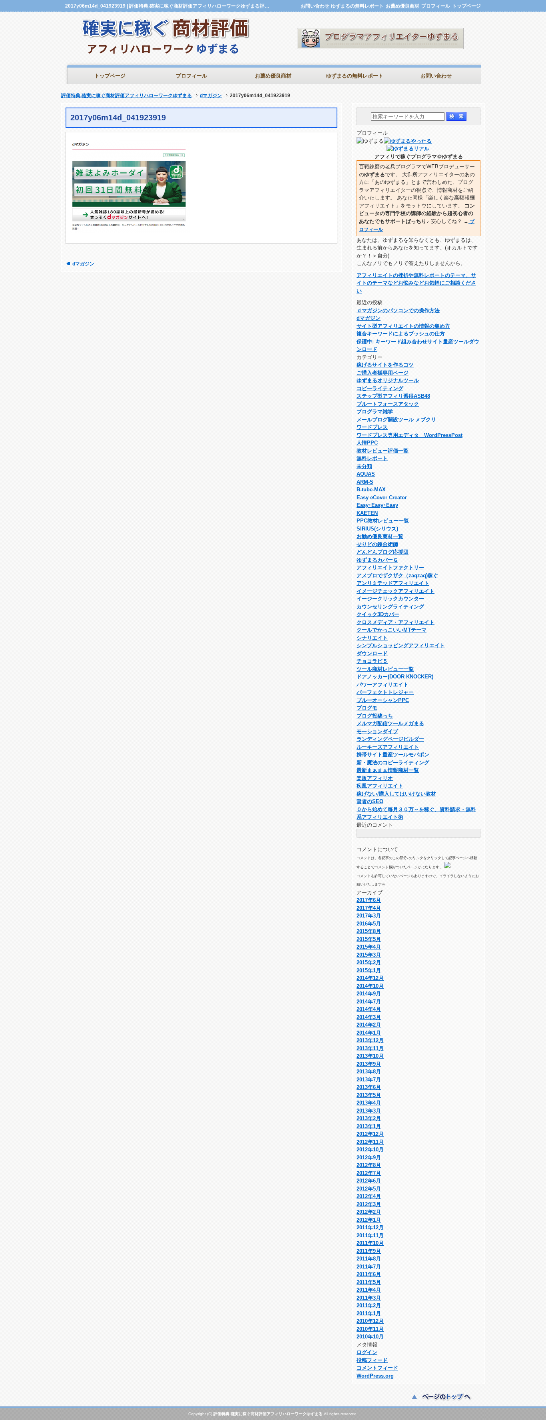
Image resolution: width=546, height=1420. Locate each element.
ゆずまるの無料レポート (357, 5)
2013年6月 (369, 1087)
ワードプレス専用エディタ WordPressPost (409, 435)
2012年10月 (370, 1150)
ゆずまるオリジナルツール (388, 380)
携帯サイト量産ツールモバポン (393, 755)
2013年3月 (369, 1111)
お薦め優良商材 (402, 5)
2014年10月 (370, 986)
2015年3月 (369, 955)
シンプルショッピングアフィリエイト (401, 645)
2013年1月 (369, 1126)
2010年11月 (370, 1329)
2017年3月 (369, 916)
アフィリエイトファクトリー (390, 567)
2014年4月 (369, 1009)
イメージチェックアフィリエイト (395, 591)
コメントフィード (377, 1368)
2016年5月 (369, 924)
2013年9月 (369, 1064)
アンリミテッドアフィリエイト (393, 583)
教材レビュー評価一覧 (383, 451)
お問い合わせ (315, 5)
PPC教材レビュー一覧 (383, 521)
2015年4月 (369, 947)
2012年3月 (369, 1204)
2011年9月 (369, 1251)
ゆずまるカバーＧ (377, 560)
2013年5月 (369, 1095)
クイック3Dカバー (378, 614)
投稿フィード (372, 1360)
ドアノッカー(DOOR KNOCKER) (395, 677)
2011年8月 (369, 1259)
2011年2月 (369, 1305)
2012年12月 (370, 1134)
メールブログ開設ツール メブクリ (396, 420)
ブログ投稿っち (375, 716)
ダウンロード (372, 653)
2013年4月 (369, 1103)
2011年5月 (369, 1282)
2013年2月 (369, 1118)
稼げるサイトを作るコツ (385, 365)
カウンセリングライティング (390, 607)
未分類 (364, 466)
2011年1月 (369, 1313)
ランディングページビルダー (390, 739)
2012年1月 (369, 1220)
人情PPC (367, 443)
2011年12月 (370, 1228)
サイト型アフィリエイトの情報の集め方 (403, 326)
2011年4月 (369, 1290)
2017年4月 (369, 908)
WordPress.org (375, 1376)
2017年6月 (369, 900)
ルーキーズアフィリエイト (388, 747)
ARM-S (365, 482)
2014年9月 (369, 994)
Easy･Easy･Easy (377, 505)
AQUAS (366, 474)
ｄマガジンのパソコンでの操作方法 (398, 310)
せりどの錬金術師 (377, 544)
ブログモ (367, 708)
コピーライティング (380, 388)
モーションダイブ (377, 731)
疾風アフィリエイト (380, 786)
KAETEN (367, 513)
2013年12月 (370, 1040)
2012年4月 (369, 1196)
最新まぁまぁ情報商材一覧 (388, 770)
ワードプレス (372, 427)
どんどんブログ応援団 (383, 552)
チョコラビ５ (372, 661)
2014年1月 (369, 1033)
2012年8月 (369, 1165)
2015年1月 (369, 970)
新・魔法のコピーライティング (393, 763)
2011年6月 (369, 1274)
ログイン (367, 1352)
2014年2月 (369, 1025)
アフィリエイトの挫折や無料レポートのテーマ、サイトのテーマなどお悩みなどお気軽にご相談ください (416, 283)
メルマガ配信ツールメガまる (390, 723)
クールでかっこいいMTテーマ (391, 630)
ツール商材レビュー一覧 (385, 669)
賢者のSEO (370, 801)
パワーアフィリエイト (383, 685)
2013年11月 (370, 1048)
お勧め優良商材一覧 (380, 536)
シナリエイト (372, 638)
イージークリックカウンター (390, 599)
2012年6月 (369, 1181)
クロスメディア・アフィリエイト (395, 622)
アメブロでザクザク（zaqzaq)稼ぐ (397, 575)
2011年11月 (370, 1236)
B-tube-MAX (371, 490)
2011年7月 (369, 1267)
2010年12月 (370, 1321)
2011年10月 (370, 1243)
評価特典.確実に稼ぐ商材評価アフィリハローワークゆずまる (126, 95)
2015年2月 (369, 962)
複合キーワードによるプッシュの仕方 (401, 334)
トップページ (466, 5)
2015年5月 (369, 939)
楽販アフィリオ (375, 778)
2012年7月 (369, 1173)
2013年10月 (370, 1056)
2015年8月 (369, 931)
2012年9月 (369, 1158)
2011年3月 (369, 1298)
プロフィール (435, 5)
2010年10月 (370, 1337)
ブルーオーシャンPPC (383, 700)
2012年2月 (369, 1212)
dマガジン (211, 95)
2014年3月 (369, 1017)
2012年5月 (369, 1189)
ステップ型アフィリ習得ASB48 (393, 396)
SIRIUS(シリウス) (377, 529)
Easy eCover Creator (382, 498)
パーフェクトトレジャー (385, 692)
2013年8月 (369, 1072)
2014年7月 (369, 1002)
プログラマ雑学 (375, 412)
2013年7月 (369, 1080)
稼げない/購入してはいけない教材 (396, 794)
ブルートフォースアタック (388, 404)
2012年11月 (370, 1142)
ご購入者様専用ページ (383, 373)
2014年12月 (370, 978)
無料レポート (372, 458)
